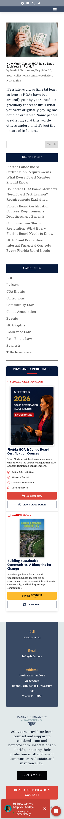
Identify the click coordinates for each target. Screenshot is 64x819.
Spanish (13, 345)
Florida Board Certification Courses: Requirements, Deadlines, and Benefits (28, 212)
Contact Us (32, 775)
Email (32, 650)
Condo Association (40, 75)
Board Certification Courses (32, 792)
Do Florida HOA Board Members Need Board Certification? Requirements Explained (32, 194)
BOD (10, 278)
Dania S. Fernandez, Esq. (25, 70)
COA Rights (15, 291)
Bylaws (12, 285)
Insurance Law (18, 332)
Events (12, 318)
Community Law (20, 305)
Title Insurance (18, 352)
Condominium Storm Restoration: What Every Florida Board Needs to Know (30, 228)
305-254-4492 (32, 637)
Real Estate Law (19, 339)
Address (32, 669)
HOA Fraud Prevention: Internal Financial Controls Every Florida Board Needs (28, 245)
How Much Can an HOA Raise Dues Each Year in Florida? (30, 65)
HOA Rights (13, 80)
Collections (21, 75)
